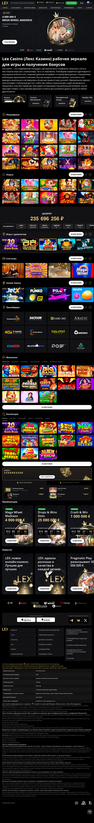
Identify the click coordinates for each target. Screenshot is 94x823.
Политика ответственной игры (49, 630)
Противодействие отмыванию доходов (77, 639)
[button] (42, 53)
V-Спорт (89, 8)
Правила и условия (45, 644)
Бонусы (13, 649)
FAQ (12, 644)
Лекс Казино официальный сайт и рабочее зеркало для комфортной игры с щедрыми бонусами (32, 666)
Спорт (80, 8)
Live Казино (16, 8)
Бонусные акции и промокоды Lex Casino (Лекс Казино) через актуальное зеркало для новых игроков (34, 668)
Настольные (55, 8)
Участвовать (9, 42)
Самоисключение (17, 654)
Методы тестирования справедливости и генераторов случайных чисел (77, 632)
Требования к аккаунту (46, 635)
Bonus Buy (43, 8)
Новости (14, 630)
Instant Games (29, 8)
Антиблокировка (44, 649)
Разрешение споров (45, 654)
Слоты (5, 8)
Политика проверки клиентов (76, 645)
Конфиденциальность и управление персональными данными (76, 651)
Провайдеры (69, 8)
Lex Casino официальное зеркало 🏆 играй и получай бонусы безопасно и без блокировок (30, 664)
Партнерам (70, 658)
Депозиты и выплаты (46, 640)
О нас (13, 635)
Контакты (14, 640)
